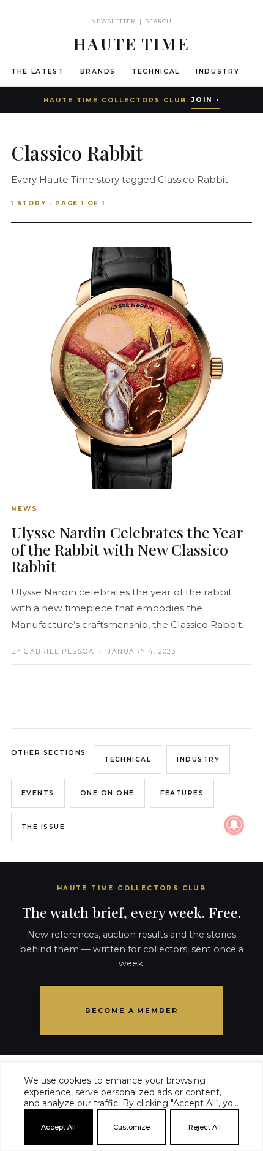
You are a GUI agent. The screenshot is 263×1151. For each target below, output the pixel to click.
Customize (131, 1127)
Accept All (58, 1127)
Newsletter (113, 21)
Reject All (204, 1127)
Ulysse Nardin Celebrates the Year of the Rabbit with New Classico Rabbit (126, 549)
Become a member (132, 1010)
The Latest (37, 71)
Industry (217, 71)
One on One (107, 793)
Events (37, 793)
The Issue (43, 827)
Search (159, 21)
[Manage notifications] (234, 825)
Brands (98, 71)
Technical (156, 71)
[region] (131, 1146)
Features (182, 793)
